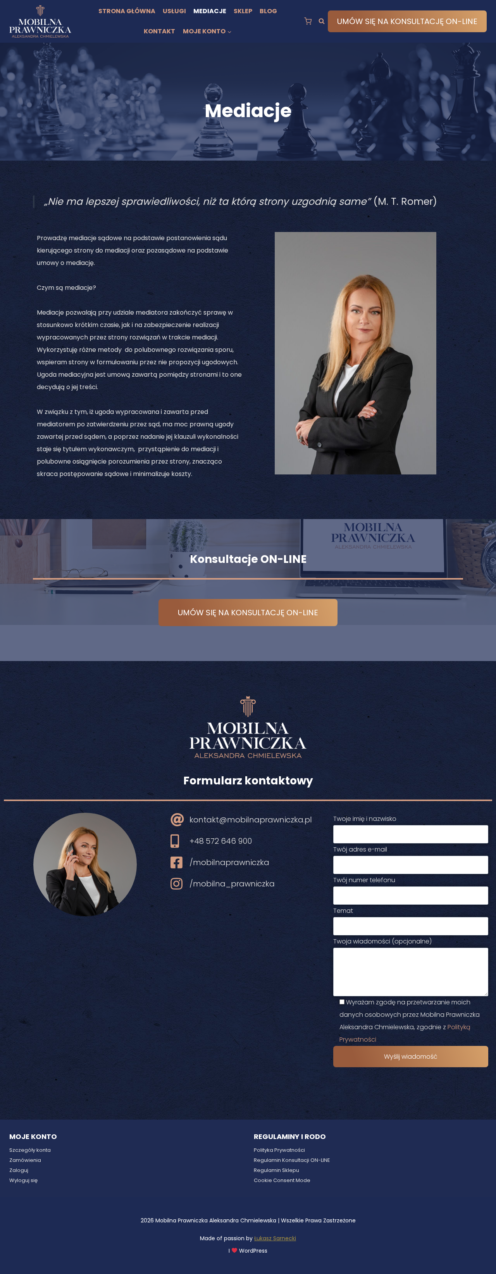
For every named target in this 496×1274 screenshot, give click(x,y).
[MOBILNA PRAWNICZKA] (40, 21)
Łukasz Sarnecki (275, 1238)
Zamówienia (25, 1160)
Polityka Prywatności (279, 1150)
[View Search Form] (321, 21)
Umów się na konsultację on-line (407, 21)
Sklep (243, 11)
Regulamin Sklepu (276, 1170)
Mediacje (209, 11)
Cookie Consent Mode (282, 1180)
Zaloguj (18, 1170)
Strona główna (126, 11)
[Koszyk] (308, 21)
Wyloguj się (23, 1180)
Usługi (174, 11)
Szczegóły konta (30, 1150)
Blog (268, 11)
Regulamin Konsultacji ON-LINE (292, 1160)
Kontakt (159, 31)
